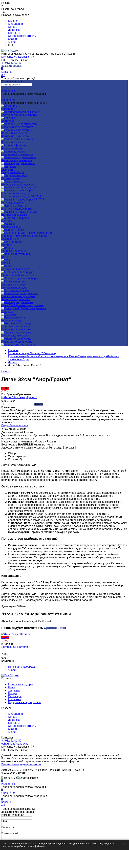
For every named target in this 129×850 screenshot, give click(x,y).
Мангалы (7, 220)
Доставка (14, 29)
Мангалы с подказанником (17, 208)
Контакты (14, 32)
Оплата (12, 26)
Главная (13, 20)
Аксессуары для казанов (16, 160)
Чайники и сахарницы (15, 251)
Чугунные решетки (13, 202)
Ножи (11, 687)
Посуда (12, 693)
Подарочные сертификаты (24, 702)
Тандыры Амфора (12, 172)
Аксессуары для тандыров (17, 184)
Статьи (12, 38)
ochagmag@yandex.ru (14, 743)
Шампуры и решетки (14, 214)
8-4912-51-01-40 (11, 62)
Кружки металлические (15, 329)
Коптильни (14, 699)
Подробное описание (14, 425)
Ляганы (6, 244)
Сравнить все (55, 628)
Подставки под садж (14, 287)
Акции (12, 41)
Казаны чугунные (12, 148)
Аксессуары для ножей (15, 299)
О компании (15, 23)
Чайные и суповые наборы (18, 275)
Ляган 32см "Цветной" (15, 646)
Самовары (15, 696)
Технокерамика (10, 178)
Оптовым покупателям (22, 35)
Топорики (7, 311)
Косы (4, 257)
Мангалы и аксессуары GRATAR (21, 196)
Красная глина (10, 238)
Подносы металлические (16, 341)
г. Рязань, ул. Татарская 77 (17, 56)
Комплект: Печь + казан (15, 136)
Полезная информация (22, 666)
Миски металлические (15, 335)
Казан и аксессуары (20, 684)
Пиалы (5, 263)
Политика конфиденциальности (21, 764)
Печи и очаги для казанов (17, 154)
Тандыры (14, 690)
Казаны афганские (13, 142)
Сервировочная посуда (16, 269)
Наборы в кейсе (11, 226)
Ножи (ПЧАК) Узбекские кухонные (22, 305)
